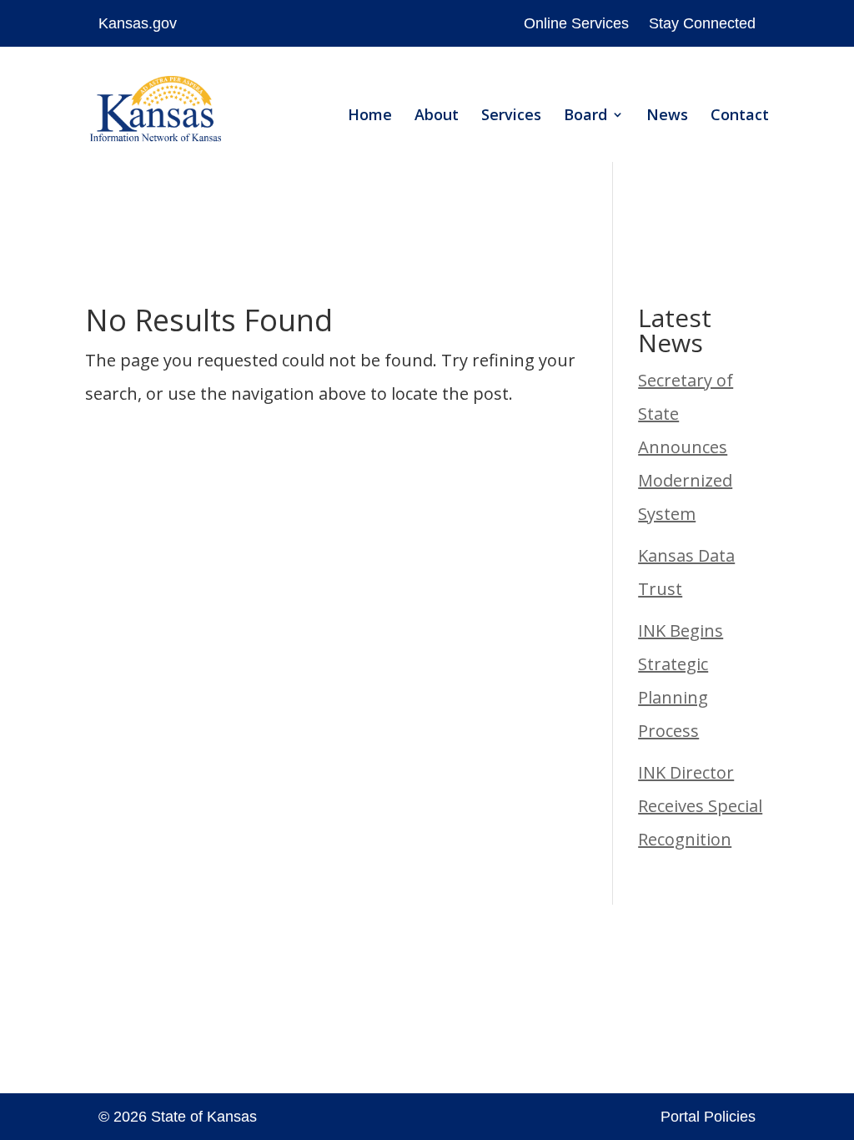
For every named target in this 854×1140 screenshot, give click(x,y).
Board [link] (585, 116)
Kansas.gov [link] (137, 23)
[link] (154, 112)
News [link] (667, 116)
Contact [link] (740, 116)
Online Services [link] (576, 23)
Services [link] (511, 116)
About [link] (436, 116)
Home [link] (370, 116)
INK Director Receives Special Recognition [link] (700, 805)
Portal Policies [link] (708, 1116)
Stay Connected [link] (702, 23)
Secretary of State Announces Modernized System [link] (685, 447)
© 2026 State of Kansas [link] (177, 1116)
